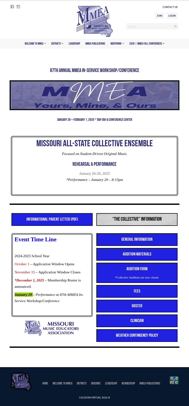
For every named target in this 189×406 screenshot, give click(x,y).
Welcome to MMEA (34, 43)
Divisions (96, 383)
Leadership (74, 43)
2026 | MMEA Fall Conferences (146, 43)
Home (45, 383)
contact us (170, 7)
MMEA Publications (95, 43)
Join (159, 15)
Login (172, 15)
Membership (128, 383)
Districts (56, 43)
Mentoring (116, 43)
